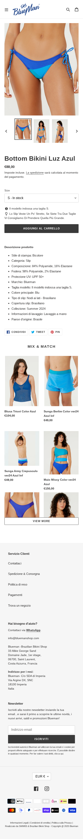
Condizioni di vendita (40, 823)
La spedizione (35, 172)
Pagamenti (15, 595)
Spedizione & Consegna (24, 573)
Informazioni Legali (19, 823)
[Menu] (6, 9)
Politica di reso (17, 584)
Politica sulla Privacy (62, 823)
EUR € (40, 776)
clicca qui (58, 753)
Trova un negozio (19, 605)
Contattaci (14, 563)
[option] (23, 129)
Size (7, 190)
